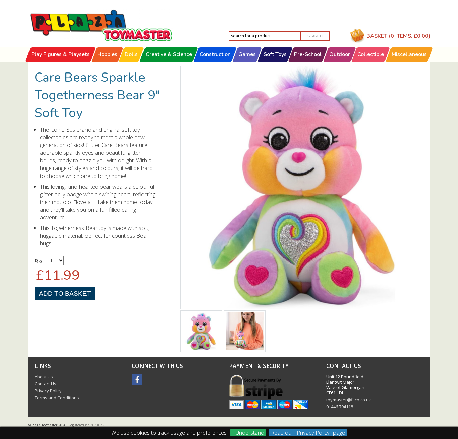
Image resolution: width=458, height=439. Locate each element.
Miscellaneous (409, 54)
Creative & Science (169, 54)
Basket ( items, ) (398, 36)
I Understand (248, 432)
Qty (39, 260)
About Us (44, 377)
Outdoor (339, 54)
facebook (137, 379)
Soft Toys (275, 54)
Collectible (371, 54)
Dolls (131, 54)
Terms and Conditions (57, 398)
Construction (215, 54)
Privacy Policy (48, 391)
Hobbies (107, 54)
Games (247, 54)
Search (315, 36)
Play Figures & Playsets (60, 54)
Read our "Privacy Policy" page (308, 432)
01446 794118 (339, 407)
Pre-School (308, 54)
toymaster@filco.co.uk (348, 400)
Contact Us (45, 384)
